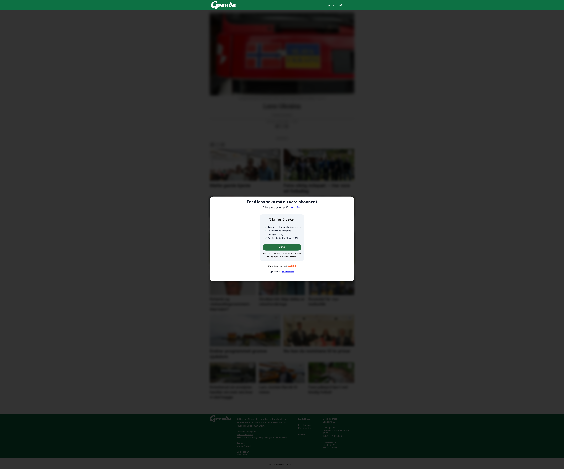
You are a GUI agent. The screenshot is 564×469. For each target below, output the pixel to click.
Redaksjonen (304, 425)
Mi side (301, 434)
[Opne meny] (351, 5)
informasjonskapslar (257, 437)
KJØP (282, 247)
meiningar (282, 138)
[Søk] (340, 5)
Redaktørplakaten (245, 434)
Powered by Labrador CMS (282, 464)
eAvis (331, 5)
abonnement (288, 272)
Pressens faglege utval (247, 431)
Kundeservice (304, 428)
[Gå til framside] (223, 5)
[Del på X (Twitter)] (282, 126)
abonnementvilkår (278, 437)
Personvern (242, 437)
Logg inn (282, 207)
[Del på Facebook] (277, 126)
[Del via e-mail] (286, 126)
